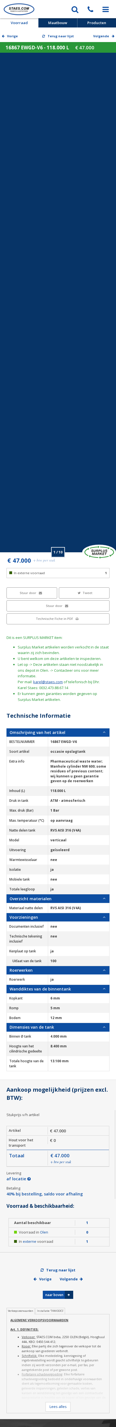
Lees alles (58, 1406)
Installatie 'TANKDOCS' (50, 1310)
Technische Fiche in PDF (55, 618)
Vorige (12, 36)
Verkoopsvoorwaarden (20, 1310)
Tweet (87, 593)
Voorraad (19, 22)
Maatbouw (57, 22)
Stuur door (28, 593)
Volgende (69, 1278)
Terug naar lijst (60, 36)
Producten (96, 22)
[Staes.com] (19, 9)
